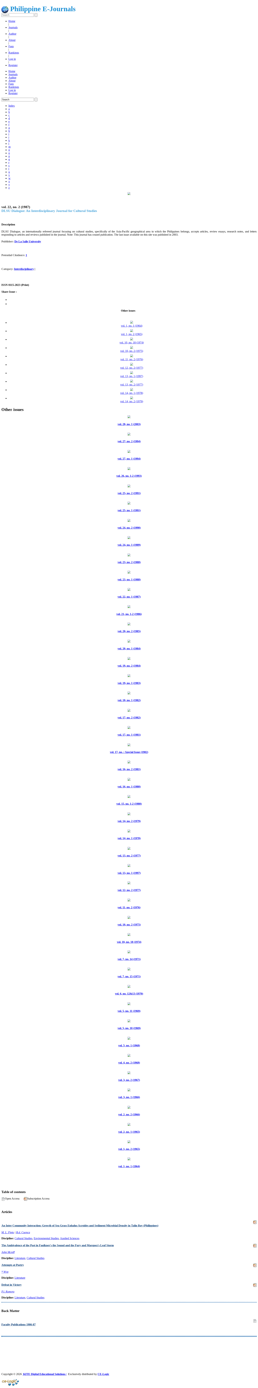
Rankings (13, 52)
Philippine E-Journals (42, 9)
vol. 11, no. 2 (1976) (131, 359)
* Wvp (4, 1271)
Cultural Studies (23, 1238)
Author (12, 33)
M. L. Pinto (7, 1232)
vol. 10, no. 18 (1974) (132, 342)
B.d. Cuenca (23, 1232)
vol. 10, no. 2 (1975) (131, 350)
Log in (12, 58)
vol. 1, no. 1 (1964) (131, 325)
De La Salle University (27, 241)
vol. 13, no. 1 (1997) (131, 376)
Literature (20, 1258)
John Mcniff (8, 1252)
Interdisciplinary (24, 268)
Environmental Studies (46, 1238)
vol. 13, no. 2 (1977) (131, 384)
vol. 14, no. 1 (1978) (131, 392)
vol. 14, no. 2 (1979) (131, 401)
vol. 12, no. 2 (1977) (131, 367)
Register (13, 65)
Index (11, 105)
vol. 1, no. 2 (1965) (131, 334)
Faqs (11, 46)
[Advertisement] (106, 1348)
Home (11, 21)
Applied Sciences (69, 1238)
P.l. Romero (7, 1291)
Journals (13, 27)
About (11, 40)
